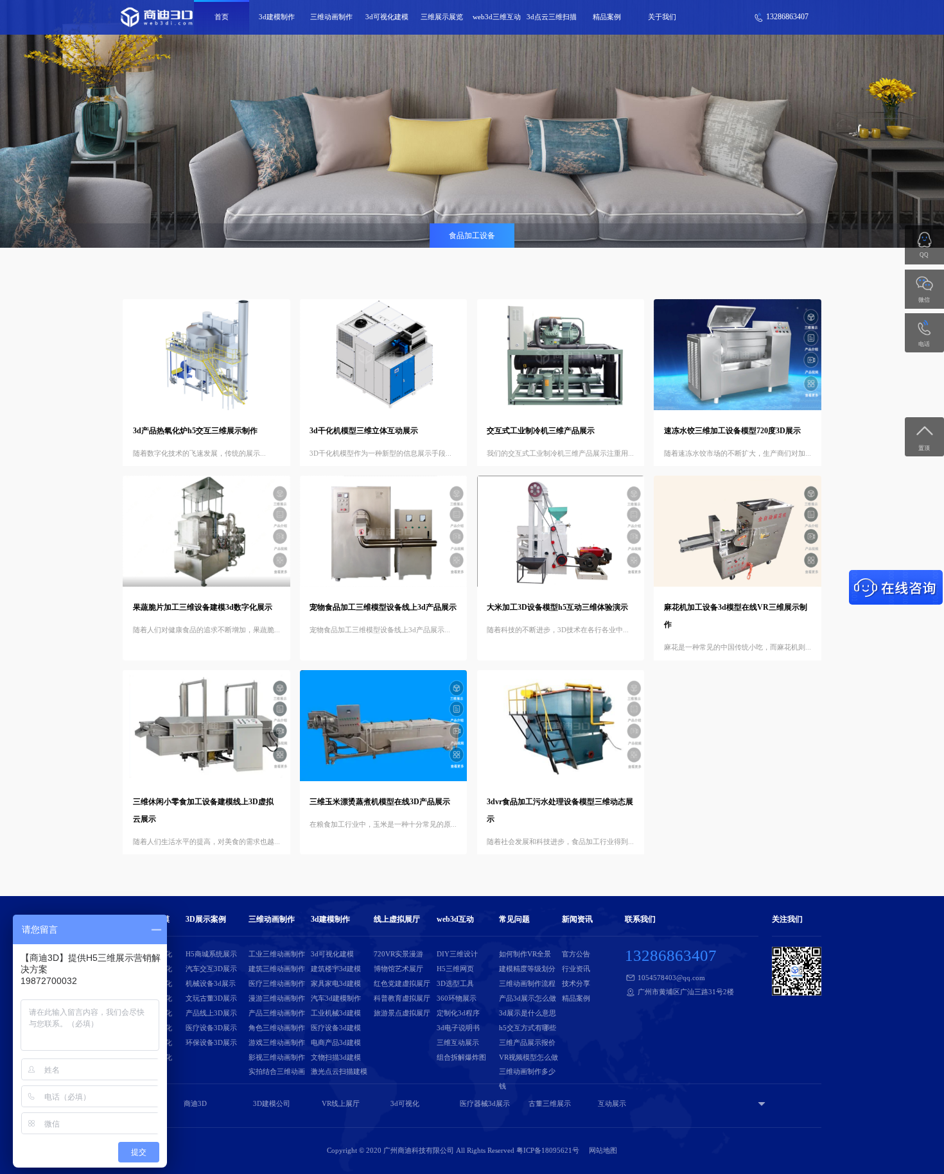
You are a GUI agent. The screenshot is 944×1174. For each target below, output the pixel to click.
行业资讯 (576, 968)
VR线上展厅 (341, 1103)
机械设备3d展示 (211, 983)
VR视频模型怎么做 (528, 1057)
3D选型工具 (455, 983)
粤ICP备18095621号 (547, 1150)
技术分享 (576, 983)
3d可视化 (404, 1103)
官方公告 (576, 954)
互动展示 (612, 1103)
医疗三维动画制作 (277, 983)
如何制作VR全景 (525, 954)
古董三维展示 (550, 1103)
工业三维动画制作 (277, 954)
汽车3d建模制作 (336, 998)
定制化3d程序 (458, 1013)
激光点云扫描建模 (339, 1071)
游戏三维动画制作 (277, 1042)
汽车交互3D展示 (211, 968)
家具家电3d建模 (336, 983)
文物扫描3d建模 (336, 1057)
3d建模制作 (277, 17)
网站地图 (603, 1150)
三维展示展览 (442, 17)
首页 (221, 17)
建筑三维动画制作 (277, 968)
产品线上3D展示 (211, 1013)
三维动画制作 (331, 17)
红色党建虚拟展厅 (402, 983)
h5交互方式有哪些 (527, 1028)
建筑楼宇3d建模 (336, 968)
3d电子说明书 (458, 1028)
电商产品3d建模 (336, 1042)
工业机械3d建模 (336, 1013)
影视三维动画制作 (277, 1057)
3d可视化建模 (386, 17)
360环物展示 (456, 998)
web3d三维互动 (497, 17)
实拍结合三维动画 (277, 1071)
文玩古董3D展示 (211, 998)
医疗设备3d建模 (336, 1028)
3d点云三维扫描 (552, 17)
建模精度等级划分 (527, 968)
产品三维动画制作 (277, 1013)
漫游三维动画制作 (277, 998)
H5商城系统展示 (211, 954)
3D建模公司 (271, 1103)
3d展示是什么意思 (527, 1013)
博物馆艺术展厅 (398, 968)
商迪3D (195, 1103)
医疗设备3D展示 (211, 1028)
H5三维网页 (455, 968)
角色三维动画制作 (277, 1028)
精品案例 (607, 17)
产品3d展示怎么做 (527, 998)
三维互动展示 (458, 1042)
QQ (924, 255)
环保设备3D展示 (211, 1042)
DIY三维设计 (457, 954)
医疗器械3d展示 (485, 1103)
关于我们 (662, 17)
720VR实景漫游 (398, 954)
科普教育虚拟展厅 (402, 998)
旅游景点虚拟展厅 (402, 1013)
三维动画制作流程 (527, 983)
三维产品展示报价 (527, 1042)
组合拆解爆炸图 (461, 1057)
